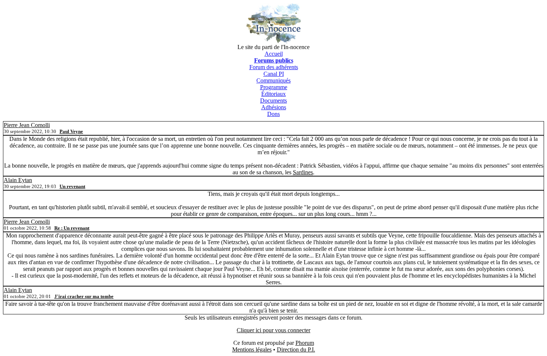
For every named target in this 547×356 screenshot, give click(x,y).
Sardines (303, 172)
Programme (273, 87)
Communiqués (273, 80)
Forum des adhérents (273, 67)
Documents (273, 100)
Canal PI (273, 74)
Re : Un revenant (71, 228)
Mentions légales (252, 349)
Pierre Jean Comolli (27, 125)
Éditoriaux (273, 94)
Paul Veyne (71, 131)
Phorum (304, 343)
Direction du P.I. (296, 349)
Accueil (274, 54)
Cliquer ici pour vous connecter (273, 330)
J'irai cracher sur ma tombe (83, 296)
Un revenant (72, 186)
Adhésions (273, 107)
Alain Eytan (18, 180)
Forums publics (273, 60)
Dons (273, 114)
